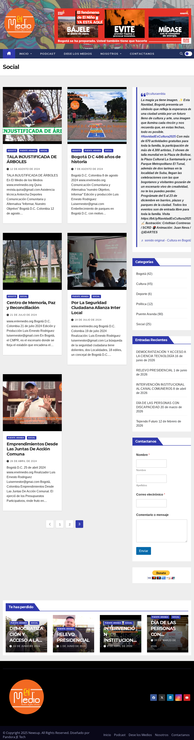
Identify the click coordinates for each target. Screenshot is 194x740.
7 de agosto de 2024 (89, 169)
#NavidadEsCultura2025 (158, 136)
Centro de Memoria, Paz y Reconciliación (31, 305)
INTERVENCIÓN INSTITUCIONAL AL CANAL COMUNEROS (120, 640)
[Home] (9, 54)
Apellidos (141, 485)
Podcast (48, 53)
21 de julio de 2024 (23, 315)
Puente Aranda (28, 150)
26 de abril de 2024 (23, 461)
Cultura (141, 283)
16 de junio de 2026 (26, 646)
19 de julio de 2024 (88, 320)
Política (141, 304)
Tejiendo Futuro (147, 421)
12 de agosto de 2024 (25, 169)
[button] (181, 53)
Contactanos (142, 53)
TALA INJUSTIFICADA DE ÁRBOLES (32, 159)
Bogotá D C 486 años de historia (95, 159)
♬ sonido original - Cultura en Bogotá (166, 240)
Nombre (141, 470)
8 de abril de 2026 (119, 646)
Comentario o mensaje (152, 514)
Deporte (141, 294)
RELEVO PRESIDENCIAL (154, 370)
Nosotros (109, 53)
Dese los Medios (78, 53)
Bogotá (12, 150)
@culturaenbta (155, 93)
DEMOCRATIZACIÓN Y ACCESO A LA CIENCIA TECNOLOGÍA (26, 640)
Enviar (143, 551)
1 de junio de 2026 (73, 646)
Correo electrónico (150, 494)
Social (44, 150)
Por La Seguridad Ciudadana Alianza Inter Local (95, 307)
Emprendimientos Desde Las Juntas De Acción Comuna (32, 449)
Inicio (24, 53)
